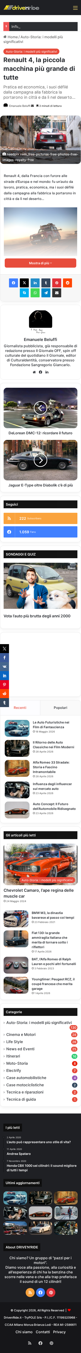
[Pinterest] (56, 282)
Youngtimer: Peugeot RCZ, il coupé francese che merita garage (53, 983)
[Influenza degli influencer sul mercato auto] (17, 790)
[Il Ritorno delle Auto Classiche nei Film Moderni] (17, 748)
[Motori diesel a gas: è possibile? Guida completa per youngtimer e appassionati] (66, 1228)
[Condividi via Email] (56, 292)
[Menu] (75, 9)
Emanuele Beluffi (19, 106)
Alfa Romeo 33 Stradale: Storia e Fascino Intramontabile (51, 767)
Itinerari (13, 1056)
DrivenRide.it (13, 1317)
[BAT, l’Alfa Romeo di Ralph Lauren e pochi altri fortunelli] (16, 965)
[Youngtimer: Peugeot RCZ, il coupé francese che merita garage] (16, 985)
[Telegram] (45, 292)
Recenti (20, 708)
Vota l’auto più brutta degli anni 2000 (37, 616)
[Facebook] (13, 282)
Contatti (43, 1332)
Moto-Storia (17, 1063)
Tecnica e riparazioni (24, 1092)
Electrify (13, 1070)
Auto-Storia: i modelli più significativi (31, 51)
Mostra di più (39, 263)
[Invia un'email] (32, 106)
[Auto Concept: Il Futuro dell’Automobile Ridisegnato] (17, 810)
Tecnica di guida (21, 1099)
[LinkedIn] (35, 282)
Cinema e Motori (21, 1034)
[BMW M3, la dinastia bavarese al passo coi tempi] (16, 918)
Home (12, 37)
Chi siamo (24, 1332)
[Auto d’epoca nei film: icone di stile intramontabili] (15, 1228)
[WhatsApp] (35, 292)
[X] (24, 282)
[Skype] (24, 292)
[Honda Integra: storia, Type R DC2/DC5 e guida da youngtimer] (40, 1228)
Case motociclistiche (25, 1085)
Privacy (59, 1332)
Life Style (14, 1041)
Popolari (60, 708)
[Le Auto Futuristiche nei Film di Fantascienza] (17, 728)
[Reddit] (67, 282)
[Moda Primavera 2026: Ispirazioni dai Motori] (66, 1213)
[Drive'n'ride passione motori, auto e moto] (21, 7)
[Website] (34, 372)
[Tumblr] (45, 282)
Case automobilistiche (26, 1077)
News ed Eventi (20, 1049)
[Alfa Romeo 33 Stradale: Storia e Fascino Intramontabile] (17, 768)
